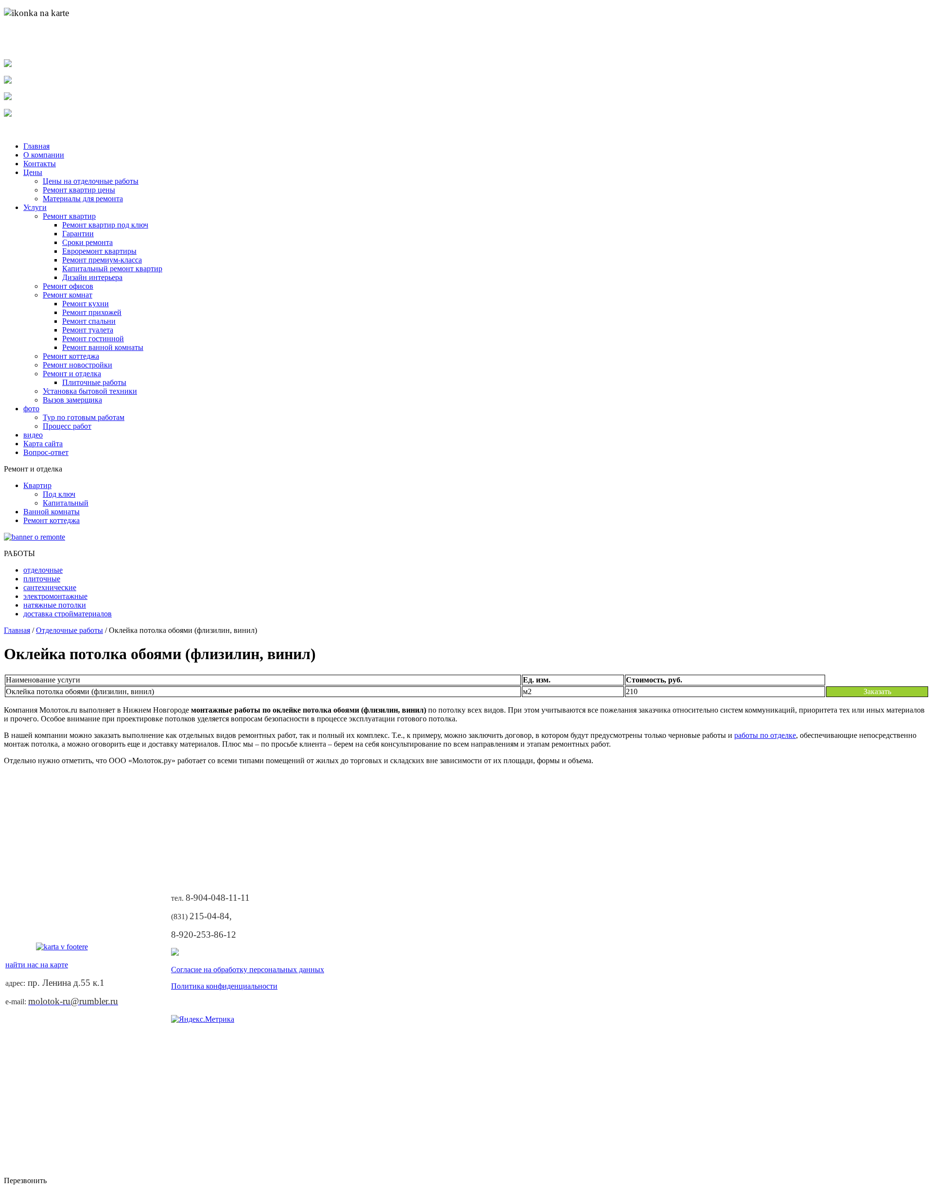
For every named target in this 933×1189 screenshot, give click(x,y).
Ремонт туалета (87, 330)
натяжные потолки (54, 605)
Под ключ (59, 494)
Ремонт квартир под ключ (105, 225)
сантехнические (49, 587)
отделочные (43, 570)
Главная (36, 146)
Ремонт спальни (89, 321)
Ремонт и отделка (72, 373)
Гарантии (78, 233)
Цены (32, 172)
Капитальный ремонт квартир (112, 268)
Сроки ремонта (87, 242)
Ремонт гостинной (93, 338)
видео (33, 435)
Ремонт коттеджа (71, 356)
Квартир (37, 485)
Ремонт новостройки (77, 365)
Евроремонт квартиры (99, 251)
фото (31, 408)
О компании (43, 155)
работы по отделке (765, 735)
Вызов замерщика (72, 400)
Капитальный (65, 503)
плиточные (41, 579)
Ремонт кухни (85, 303)
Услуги (35, 207)
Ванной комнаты (51, 511)
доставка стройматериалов (67, 614)
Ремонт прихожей (91, 312)
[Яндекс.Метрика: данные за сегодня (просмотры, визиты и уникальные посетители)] (202, 1019)
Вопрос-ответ (46, 452)
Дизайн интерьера (92, 277)
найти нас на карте (39, 47)
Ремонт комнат (67, 295)
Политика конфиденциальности (224, 986)
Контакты (39, 163)
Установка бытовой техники (90, 391)
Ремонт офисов (68, 286)
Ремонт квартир (69, 216)
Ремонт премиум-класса (102, 260)
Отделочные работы (69, 630)
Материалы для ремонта (83, 198)
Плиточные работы (94, 382)
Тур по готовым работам (83, 417)
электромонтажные (55, 596)
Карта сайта (43, 443)
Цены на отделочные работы (90, 181)
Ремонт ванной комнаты (102, 347)
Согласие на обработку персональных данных (247, 969)
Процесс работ (67, 426)
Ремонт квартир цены (79, 190)
